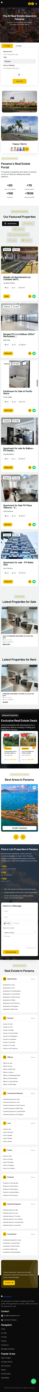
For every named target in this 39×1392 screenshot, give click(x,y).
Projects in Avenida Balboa (11, 1192)
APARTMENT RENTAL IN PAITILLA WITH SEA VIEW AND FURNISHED (18, 694)
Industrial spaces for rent (10, 1213)
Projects (4, 1341)
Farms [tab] (27, 240)
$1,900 (11, 759)
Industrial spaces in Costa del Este (13, 1222)
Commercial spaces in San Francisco (14, 1105)
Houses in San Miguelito (10, 1036)
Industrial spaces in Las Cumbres (12, 1219)
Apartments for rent (9, 988)
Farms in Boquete (8, 1162)
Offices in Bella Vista (9, 1069)
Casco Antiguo (6, 1358)
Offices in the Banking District (11, 1075)
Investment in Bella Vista (10, 1249)
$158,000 (30, 759)
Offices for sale (7, 1063)
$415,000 (8, 353)
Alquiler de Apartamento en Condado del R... (17, 278)
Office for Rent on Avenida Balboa (9, 752)
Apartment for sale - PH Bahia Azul (18, 563)
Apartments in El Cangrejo (10, 1006)
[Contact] (30, 296)
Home (3, 1329)
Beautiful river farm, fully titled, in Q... (28, 752)
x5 (7, 402)
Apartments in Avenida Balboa (12, 991)
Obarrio (3, 1370)
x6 (15, 402)
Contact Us (5, 1345)
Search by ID (7, 51)
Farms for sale (7, 1156)
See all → (33, 979)
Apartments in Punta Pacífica (11, 997)
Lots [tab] (13, 240)
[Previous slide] (5, 747)
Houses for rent (7, 1027)
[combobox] (7, 923)
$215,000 (8, 582)
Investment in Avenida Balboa (11, 1252)
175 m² (23, 573)
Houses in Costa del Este (10, 1033)
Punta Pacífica (6, 1373)
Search (18, 81)
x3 (8, 345)
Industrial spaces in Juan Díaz (12, 1225)
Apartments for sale (9, 985)
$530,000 (8, 410)
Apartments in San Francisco (11, 1003)
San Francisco (6, 1366)
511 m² (23, 402)
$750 (6, 296)
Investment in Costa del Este (11, 1243)
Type (5, 57)
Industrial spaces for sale (10, 1210)
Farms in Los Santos (9, 1168)
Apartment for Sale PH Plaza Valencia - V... (17, 506)
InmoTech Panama (10, 1320)
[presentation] (16, 837)
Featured (7, 250)
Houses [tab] (29, 224)
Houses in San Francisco (10, 1048)
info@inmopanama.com (12, 1315)
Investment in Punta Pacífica (11, 1246)
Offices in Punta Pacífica (10, 1078)
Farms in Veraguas (8, 1165)
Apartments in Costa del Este (11, 994)
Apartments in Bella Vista (10, 1009)
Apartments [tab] (12, 224)
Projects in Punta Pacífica (10, 1186)
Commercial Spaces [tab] (20, 235)
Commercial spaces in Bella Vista (13, 1108)
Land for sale (7, 1129)
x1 (14, 288)
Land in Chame (7, 1141)
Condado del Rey (6, 1362)
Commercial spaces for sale (11, 1099)
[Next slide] (33, 747)
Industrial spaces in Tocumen (11, 1216)
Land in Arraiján (7, 1135)
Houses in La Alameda (9, 1039)
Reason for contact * (9, 928)
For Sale (7, 46)
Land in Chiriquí (7, 1138)
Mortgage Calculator (7, 1349)
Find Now (8, 1282)
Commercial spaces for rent (11, 1102)
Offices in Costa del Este (10, 1081)
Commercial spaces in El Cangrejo (13, 1114)
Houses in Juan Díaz (9, 1042)
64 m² (23, 288)
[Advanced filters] (19, 75)
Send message (11, 952)
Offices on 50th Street (9, 1084)
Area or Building (8, 65)
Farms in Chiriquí (8, 1159)
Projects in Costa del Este (10, 1183)
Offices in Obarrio (8, 1072)
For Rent (18, 46)
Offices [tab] (20, 229)
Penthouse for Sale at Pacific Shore (17, 392)
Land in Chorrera (8, 1132)
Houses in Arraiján (8, 1030)
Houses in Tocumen (9, 1045)
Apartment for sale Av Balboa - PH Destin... (18, 449)
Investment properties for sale (12, 1240)
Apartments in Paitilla (9, 1000)
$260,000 (8, 467)
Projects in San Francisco (10, 1195)
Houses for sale (7, 1024)
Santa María (5, 1377)
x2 (7, 288)
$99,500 (8, 525)
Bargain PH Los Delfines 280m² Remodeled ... (19, 335)
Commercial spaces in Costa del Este (14, 1111)
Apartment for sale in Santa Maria (13, 636)
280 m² (23, 345)
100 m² (23, 459)
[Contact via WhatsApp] (33, 1381)
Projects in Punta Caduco (10, 1189)
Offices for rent (7, 1066)
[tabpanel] (19, 417)
